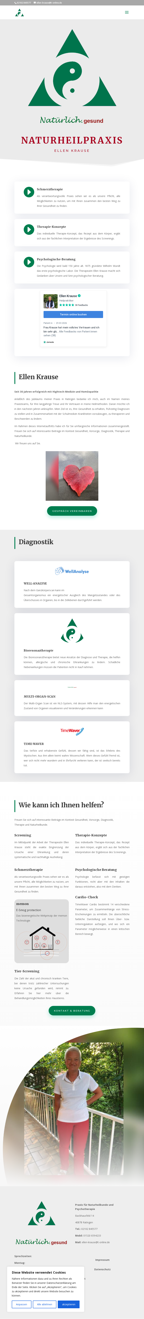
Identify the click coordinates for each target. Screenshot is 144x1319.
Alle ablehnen (44, 1304)
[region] (45, 1289)
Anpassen (21, 1304)
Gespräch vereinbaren (72, 511)
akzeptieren (68, 1304)
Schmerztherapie (50, 189)
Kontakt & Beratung (72, 1010)
